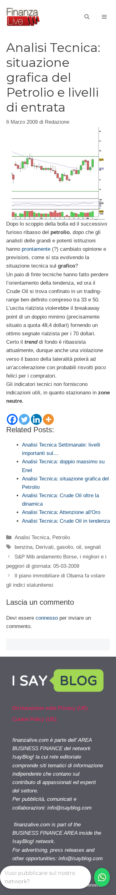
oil (78, 547)
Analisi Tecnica (32, 537)
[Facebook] (12, 419)
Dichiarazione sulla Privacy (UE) (50, 708)
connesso (47, 618)
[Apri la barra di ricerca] (87, 17)
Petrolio (61, 537)
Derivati (45, 547)
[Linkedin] (36, 419)
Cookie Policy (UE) (34, 719)
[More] (48, 419)
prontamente (36, 249)
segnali (92, 547)
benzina (23, 547)
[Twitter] (24, 419)
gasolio (65, 547)
